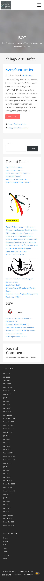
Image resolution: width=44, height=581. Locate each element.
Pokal (5, 545)
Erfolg (10, 128)
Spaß (20, 128)
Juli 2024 (6, 436)
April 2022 (6, 508)
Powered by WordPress (23, 574)
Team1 (5, 548)
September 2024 (9, 429)
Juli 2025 (6, 398)
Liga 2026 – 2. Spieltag (14, 170)
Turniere (17, 124)
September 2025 (9, 391)
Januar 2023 (7, 480)
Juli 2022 (6, 498)
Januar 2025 (7, 415)
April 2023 (6, 477)
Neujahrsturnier (19, 70)
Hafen (15, 128)
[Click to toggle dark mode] (37, 573)
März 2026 (7, 384)
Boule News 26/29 (13, 285)
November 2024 (9, 422)
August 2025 (7, 394)
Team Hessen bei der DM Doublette (20, 327)
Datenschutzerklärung (6, 573)
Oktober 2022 (8, 487)
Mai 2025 (6, 404)
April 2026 (6, 380)
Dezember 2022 (9, 484)
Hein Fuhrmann (27, 75)
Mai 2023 (6, 474)
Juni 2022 (6, 501)
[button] (39, 5)
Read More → (13, 116)
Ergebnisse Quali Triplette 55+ (17, 324)
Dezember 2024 (9, 418)
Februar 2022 (8, 515)
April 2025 (6, 408)
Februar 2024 (8, 453)
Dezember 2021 (9, 522)
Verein (23, 124)
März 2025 (7, 411)
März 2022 (7, 511)
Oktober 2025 (8, 387)
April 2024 (6, 446)
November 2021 (9, 525)
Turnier (25, 128)
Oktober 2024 (8, 425)
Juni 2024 (6, 439)
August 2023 (7, 463)
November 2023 (9, 456)
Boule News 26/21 (13, 297)
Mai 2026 (6, 377)
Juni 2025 (6, 401)
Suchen (9, 143)
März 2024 (7, 449)
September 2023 (9, 460)
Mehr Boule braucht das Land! (17, 173)
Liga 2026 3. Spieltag (14, 167)
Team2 (5, 552)
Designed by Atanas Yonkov (22, 571)
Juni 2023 (6, 470)
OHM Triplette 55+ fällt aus (16, 336)
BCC (22, 37)
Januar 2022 (7, 518)
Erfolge (5, 538)
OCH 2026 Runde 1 (13, 176)
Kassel (10, 124)
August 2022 (7, 494)
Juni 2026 (6, 373)
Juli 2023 (6, 467)
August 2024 (7, 432)
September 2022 (9, 491)
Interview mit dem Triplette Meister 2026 (22, 294)
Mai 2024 (6, 442)
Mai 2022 (6, 505)
